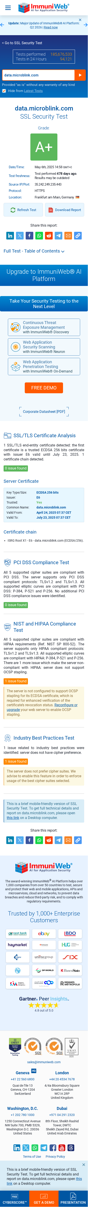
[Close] (80, 19)
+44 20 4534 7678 (62, 1079)
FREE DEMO (43, 388)
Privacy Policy (55, 1156)
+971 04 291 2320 (62, 1115)
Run (80, 75)
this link (13, 818)
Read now (51, 27)
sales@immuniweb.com (44, 1062)
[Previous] (2, 25)
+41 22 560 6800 (22, 1079)
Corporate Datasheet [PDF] (44, 411)
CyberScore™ (15, 1202)
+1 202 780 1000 (22, 1115)
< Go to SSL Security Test (22, 43)
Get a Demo (44, 1202)
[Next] (86, 25)
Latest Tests (33, 91)
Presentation (73, 1202)
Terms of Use (32, 1156)
